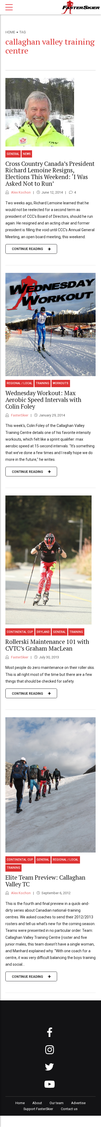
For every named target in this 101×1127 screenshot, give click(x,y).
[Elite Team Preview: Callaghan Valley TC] (50, 785)
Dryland (43, 631)
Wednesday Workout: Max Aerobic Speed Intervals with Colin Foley (43, 399)
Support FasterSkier (38, 1109)
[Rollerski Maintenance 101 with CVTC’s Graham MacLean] (50, 560)
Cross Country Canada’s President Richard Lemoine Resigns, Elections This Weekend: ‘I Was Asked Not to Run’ (50, 173)
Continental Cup (20, 631)
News (27, 153)
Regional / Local (19, 383)
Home (10, 32)
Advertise (78, 1103)
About (37, 1103)
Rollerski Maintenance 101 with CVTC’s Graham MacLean (47, 645)
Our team (57, 1103)
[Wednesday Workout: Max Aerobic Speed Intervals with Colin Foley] (50, 324)
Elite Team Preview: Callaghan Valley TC (45, 880)
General (13, 153)
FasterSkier (19, 415)
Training (42, 383)
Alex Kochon (20, 192)
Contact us (69, 1109)
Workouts (60, 383)
